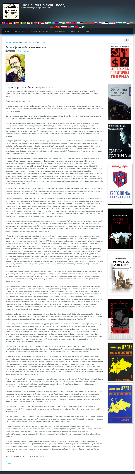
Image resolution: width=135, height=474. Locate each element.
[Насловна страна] (11, 19)
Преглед (11, 51)
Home (7, 31)
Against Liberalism (39, 31)
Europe (8, 464)
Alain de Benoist (11, 84)
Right (7, 461)
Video (88, 31)
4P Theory (19, 31)
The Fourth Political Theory (43, 5)
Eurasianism (59, 31)
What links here (23, 51)
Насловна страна (12, 42)
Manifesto (75, 31)
